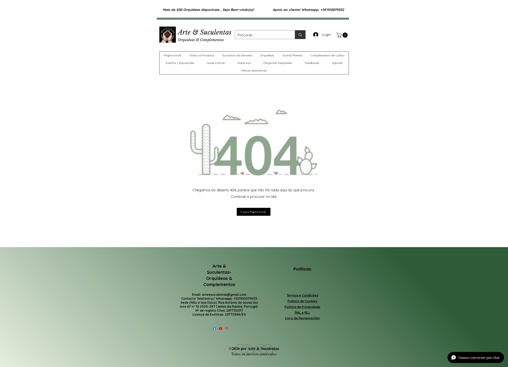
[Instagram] (226, 328)
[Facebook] (214, 328)
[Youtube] (220, 328)
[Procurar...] (300, 34)
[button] (342, 35)
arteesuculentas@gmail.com (224, 295)
